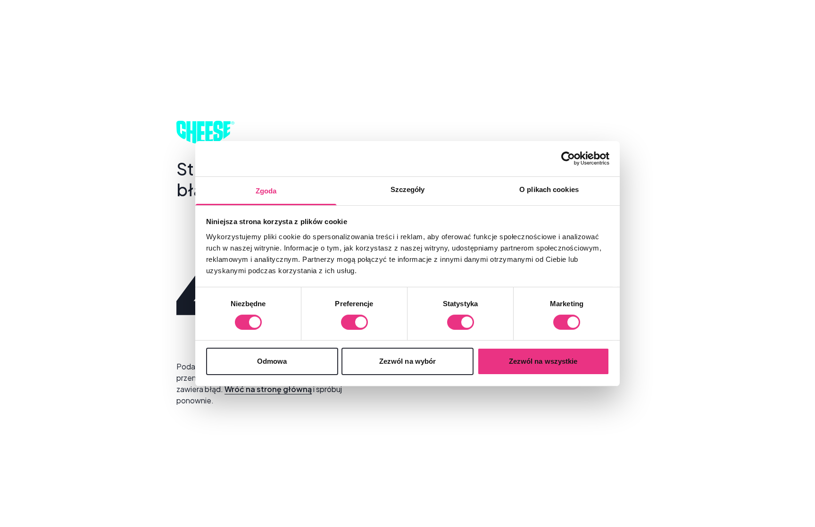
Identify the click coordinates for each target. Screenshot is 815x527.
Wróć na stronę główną (268, 389)
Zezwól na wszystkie (543, 361)
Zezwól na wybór (407, 361)
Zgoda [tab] (266, 190)
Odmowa (272, 361)
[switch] (354, 322)
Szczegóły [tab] (408, 189)
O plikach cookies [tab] (549, 189)
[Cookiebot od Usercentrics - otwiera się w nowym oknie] (568, 158)
